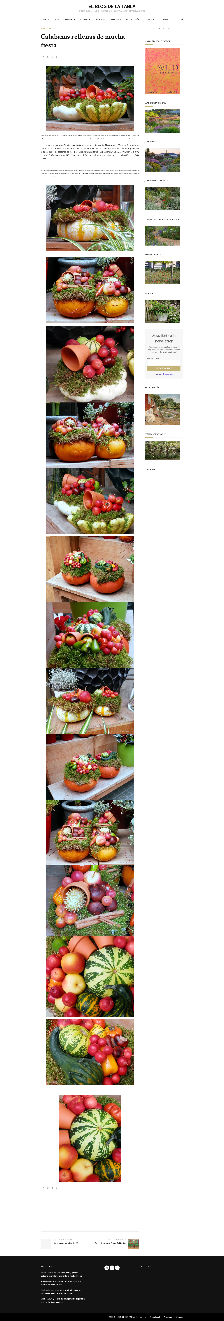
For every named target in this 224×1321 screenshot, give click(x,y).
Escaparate (165, 19)
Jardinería (100, 19)
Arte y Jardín (132, 19)
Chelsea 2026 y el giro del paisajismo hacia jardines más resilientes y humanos (63, 1300)
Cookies (179, 1317)
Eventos (115, 19)
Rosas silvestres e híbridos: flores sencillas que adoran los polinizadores (61, 1283)
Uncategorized (48, 28)
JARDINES (69, 19)
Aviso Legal (155, 1317)
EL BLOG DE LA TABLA (112, 6)
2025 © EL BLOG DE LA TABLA (122, 1317)
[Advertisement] (90, 1208)
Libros (149, 19)
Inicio (46, 19)
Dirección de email (153, 358)
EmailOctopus (169, 374)
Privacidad (168, 1317)
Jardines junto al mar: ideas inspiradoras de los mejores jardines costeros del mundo (61, 1292)
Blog (57, 19)
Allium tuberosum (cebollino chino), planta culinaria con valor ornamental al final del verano (62, 1274)
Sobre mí (142, 1317)
